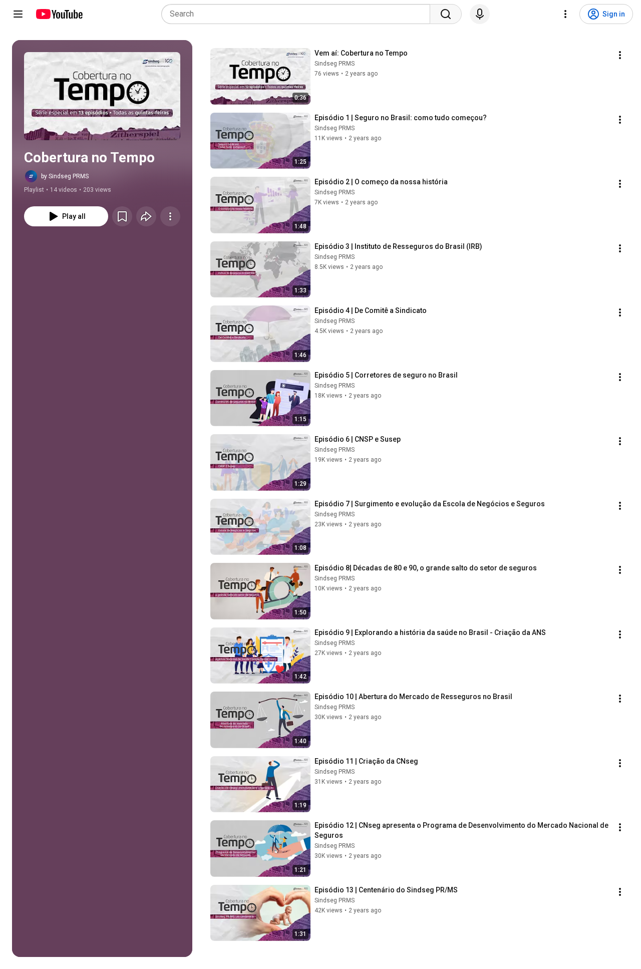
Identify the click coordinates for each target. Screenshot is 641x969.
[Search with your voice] (480, 14)
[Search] (446, 14)
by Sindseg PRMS (65, 176)
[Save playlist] (122, 216)
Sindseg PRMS (334, 63)
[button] (102, 96)
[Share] (146, 216)
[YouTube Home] (59, 14)
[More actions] (170, 216)
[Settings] (565, 14)
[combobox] (299, 14)
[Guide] (18, 14)
